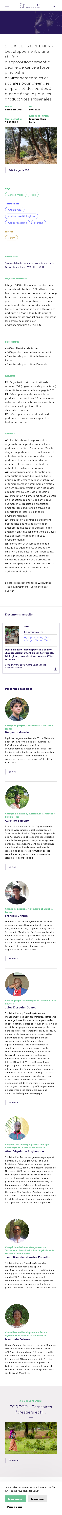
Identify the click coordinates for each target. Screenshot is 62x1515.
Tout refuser (37, 1498)
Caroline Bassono (17, 820)
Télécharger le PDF (19, 170)
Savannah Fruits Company (19, 263)
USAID (40, 267)
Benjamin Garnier (17, 732)
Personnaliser (14, 1506)
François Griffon (16, 915)
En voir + (14, 771)
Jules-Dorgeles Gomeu (20, 1007)
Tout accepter (15, 1498)
